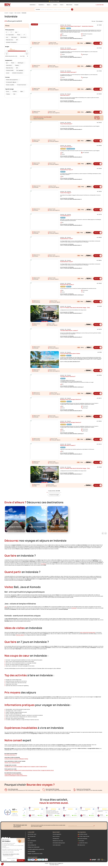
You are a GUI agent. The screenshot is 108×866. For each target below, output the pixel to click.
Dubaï (17, 774)
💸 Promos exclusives (82, 838)
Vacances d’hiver (36, 770)
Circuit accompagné (17, 766)
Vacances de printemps (26, 770)
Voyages (11, 12)
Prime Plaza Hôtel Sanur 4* (10, 755)
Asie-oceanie (17, 12)
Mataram (11, 758)
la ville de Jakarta (20, 635)
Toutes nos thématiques (10, 775)
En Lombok (43, 563)
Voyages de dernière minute (47, 770)
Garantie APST (56, 838)
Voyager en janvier (8, 770)
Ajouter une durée (66, 9)
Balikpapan (21, 758)
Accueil (6, 12)
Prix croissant (99, 21)
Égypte (9, 774)
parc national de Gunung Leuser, (87, 632)
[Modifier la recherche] (72, 9)
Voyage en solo (26, 766)
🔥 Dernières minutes (82, 834)
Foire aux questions (57, 834)
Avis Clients (30, 842)
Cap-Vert (13, 774)
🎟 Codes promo (81, 845)
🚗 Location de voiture (83, 842)
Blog (29, 838)
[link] (97, 4)
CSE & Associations (32, 840)
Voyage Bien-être (8, 766)
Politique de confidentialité (33, 847)
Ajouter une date (57, 9)
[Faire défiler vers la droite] (105, 533)
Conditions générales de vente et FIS (36, 849)
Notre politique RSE (32, 845)
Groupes (76, 4)
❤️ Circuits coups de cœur (83, 836)
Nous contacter (56, 836)
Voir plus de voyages (54, 494)
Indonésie (38, 9)
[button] (103, 533)
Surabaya (6, 758)
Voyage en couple (34, 766)
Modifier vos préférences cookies (35, 853)
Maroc (20, 774)
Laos (10, 762)
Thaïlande (13, 762)
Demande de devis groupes (59, 842)
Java (5, 606)
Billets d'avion (69, 4)
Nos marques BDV (32, 836)
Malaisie (18, 762)
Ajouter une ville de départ (47, 9)
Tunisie (6, 774)
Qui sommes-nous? (32, 834)
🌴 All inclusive (81, 840)
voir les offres (62, 1)
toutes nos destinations (21, 775)
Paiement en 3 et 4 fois (58, 840)
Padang (26, 758)
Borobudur (74, 608)
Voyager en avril (17, 770)
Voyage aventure (43, 766)
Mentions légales (31, 851)
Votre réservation (57, 845)
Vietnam (6, 762)
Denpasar (16, 758)
